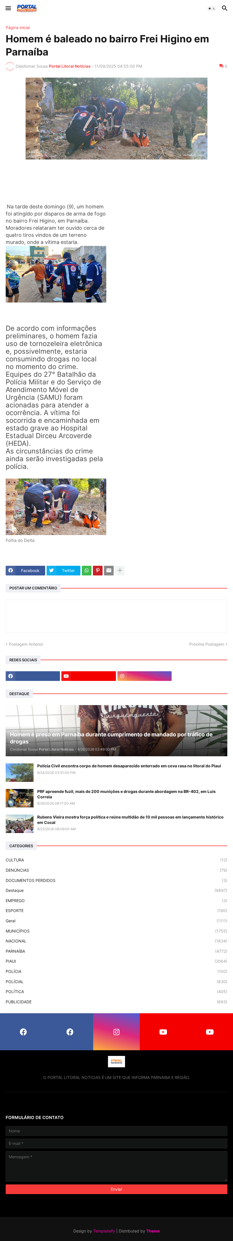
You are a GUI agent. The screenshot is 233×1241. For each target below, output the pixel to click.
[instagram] (144, 676)
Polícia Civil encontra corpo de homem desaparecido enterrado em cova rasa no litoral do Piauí (129, 765)
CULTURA (116, 859)
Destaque (116, 890)
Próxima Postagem (206, 644)
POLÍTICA (116, 991)
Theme (153, 1230)
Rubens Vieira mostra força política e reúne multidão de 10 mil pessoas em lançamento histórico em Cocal (130, 819)
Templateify (104, 1230)
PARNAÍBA (116, 951)
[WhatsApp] (86, 570)
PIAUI (116, 961)
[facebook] (33, 676)
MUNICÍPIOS (116, 931)
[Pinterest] (98, 570)
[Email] (109, 570)
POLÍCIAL (116, 981)
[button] (8, 8)
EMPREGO (116, 900)
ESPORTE (116, 910)
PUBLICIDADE (116, 1001)
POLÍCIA (116, 971)
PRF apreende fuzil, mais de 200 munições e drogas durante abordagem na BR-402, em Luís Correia (126, 794)
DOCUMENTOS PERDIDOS (116, 880)
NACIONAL (116, 940)
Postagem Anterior (26, 644)
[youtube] (88, 676)
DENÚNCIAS (116, 870)
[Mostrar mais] (120, 570)
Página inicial (18, 28)
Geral (116, 920)
